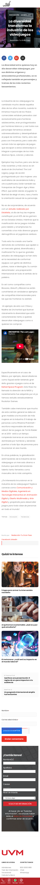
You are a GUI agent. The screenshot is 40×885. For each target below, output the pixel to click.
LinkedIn (13, 539)
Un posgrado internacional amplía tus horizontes (19, 693)
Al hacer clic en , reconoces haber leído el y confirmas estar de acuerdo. (20, 815)
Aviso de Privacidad (23, 816)
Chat (22, 870)
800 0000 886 (26, 867)
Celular (6, 784)
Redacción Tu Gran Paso (21, 535)
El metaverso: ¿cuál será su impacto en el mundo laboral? (19, 660)
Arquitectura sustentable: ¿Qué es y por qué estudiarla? (20, 626)
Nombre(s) (9, 759)
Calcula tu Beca (8, 875)
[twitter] (10, 58)
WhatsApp (24, 872)
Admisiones (6, 867)
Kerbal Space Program (12, 387)
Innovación (14, 15)
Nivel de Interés (11, 792)
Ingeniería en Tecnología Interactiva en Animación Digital (19, 495)
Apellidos (8, 768)
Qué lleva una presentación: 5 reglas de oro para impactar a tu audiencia (18, 680)
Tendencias (25, 517)
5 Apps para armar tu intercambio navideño (17, 591)
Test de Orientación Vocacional (10, 871)
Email (6, 776)
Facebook (6, 539)
